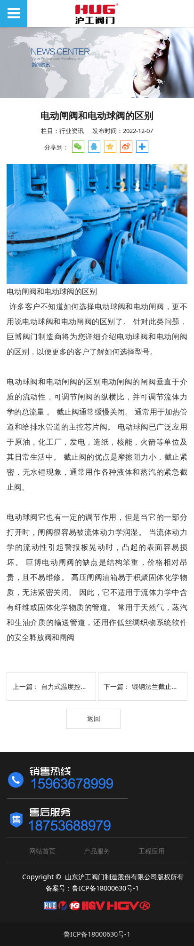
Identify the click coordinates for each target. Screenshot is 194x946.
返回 (93, 718)
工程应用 (151, 850)
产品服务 (97, 850)
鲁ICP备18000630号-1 (97, 934)
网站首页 (42, 850)
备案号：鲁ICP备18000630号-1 (92, 887)
